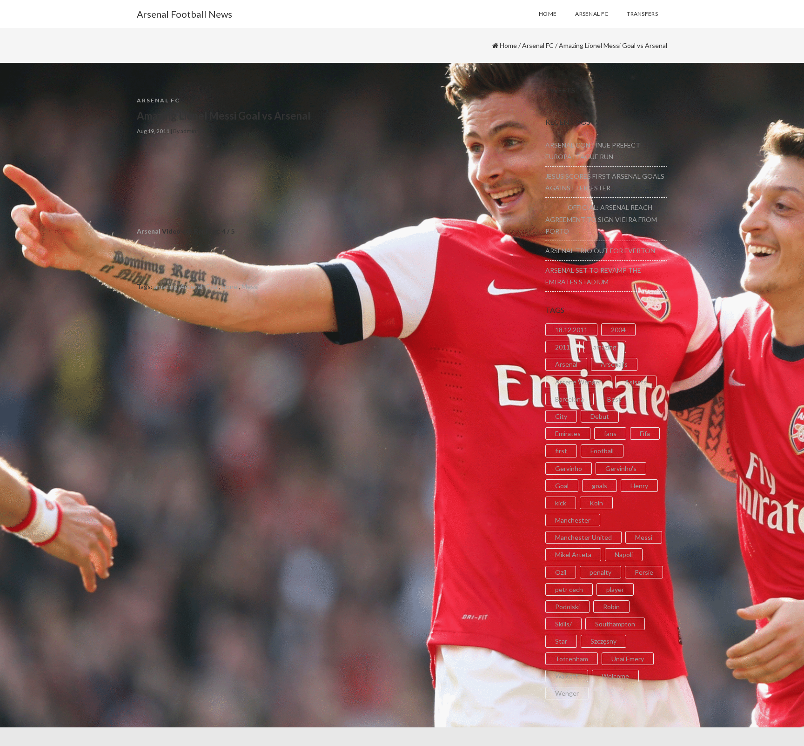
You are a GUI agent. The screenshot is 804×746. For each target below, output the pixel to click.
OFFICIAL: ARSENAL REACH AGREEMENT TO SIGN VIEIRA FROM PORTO (601, 219)
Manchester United (583, 537)
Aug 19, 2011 (153, 131)
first (561, 451)
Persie (644, 572)
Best (614, 399)
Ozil (560, 572)
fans (610, 433)
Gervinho (568, 468)
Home (508, 45)
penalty (600, 572)
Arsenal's (614, 364)
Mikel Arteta (573, 554)
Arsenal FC (538, 45)
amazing (165, 286)
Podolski (567, 607)
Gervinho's (620, 468)
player (615, 589)
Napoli (624, 554)
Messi (250, 286)
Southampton (615, 624)
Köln (596, 503)
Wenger (567, 693)
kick (560, 503)
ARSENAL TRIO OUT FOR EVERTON (600, 251)
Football (602, 451)
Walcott (566, 676)
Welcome (615, 676)
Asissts (636, 382)
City (561, 416)
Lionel (230, 286)
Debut (599, 416)
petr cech (569, 589)
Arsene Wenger (578, 382)
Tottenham (571, 659)
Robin (611, 607)
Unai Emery (627, 659)
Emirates (568, 433)
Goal (212, 286)
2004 (618, 330)
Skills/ (563, 624)
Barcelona (569, 399)
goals (599, 486)
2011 (562, 347)
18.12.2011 (571, 330)
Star (561, 641)
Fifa (645, 433)
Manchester (572, 520)
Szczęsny (603, 641)
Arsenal (149, 231)
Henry (639, 486)
